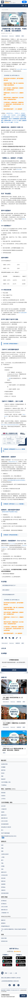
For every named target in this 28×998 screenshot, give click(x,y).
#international (4, 36)
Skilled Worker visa (13, 461)
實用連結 (3, 887)
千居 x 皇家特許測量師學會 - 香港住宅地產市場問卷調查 (13, 930)
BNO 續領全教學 (23, 312)
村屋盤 (2, 866)
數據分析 (3, 920)
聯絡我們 (3, 779)
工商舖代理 (3, 809)
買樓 (2, 848)
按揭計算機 (3, 938)
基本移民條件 (10, 78)
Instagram (24, 69)
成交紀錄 (3, 878)
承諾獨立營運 (4, 764)
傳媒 (2, 776)
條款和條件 (3, 990)
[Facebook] (6, 638)
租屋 (2, 845)
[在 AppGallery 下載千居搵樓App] (7, 964)
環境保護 (3, 792)
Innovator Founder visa (10, 511)
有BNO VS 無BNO (15, 117)
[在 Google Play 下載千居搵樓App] (7, 961)
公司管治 (3, 798)
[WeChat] (9, 638)
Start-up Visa (12, 543)
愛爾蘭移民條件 (14, 92)
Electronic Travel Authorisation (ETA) (10, 424)
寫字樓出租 (3, 900)
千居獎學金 (3, 785)
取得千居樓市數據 (5, 833)
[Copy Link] (17, 638)
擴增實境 (3, 923)
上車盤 (2, 857)
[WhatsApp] (2, 638)
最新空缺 (3, 770)
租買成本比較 (4, 941)
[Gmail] (13, 638)
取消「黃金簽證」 (12, 115)
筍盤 (2, 863)
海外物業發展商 (5, 824)
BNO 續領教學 (18, 109)
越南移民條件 (9, 104)
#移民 (23, 36)
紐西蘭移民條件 (10, 89)
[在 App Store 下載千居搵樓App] (7, 957)
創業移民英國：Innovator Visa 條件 (12, 120)
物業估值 (3, 881)
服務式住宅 (3, 815)
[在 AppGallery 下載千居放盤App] (21, 964)
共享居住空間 (4, 875)
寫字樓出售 (3, 903)
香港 (6, 973)
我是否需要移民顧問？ (9, 109)
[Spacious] (4, 6)
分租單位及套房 (5, 854)
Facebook (18, 69)
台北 (11, 973)
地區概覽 (3, 884)
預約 (10, 378)
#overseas (11, 36)
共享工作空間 (4, 821)
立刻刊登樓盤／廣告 (6, 782)
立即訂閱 (23, 995)
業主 (2, 830)
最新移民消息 (9, 113)
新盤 (2, 851)
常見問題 (16, 122)
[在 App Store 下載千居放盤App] (21, 957)
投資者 (2, 773)
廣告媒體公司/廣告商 (6, 827)
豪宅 (2, 860)
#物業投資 (18, 36)
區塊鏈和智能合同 (5, 926)
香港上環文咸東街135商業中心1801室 (10, 977)
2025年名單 (19, 169)
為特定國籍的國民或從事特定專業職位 (16, 480)
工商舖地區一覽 (5, 912)
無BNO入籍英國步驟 (14, 118)
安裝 (24, 2)
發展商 (2, 812)
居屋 (2, 869)
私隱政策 (8, 990)
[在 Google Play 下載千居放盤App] (21, 961)
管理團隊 (3, 767)
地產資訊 (3, 890)
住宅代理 (3, 806)
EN (23, 5)
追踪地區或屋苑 (5, 893)
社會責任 (3, 795)
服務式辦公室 (4, 818)
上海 (15, 973)
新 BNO (22, 115)
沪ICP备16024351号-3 (15, 990)
